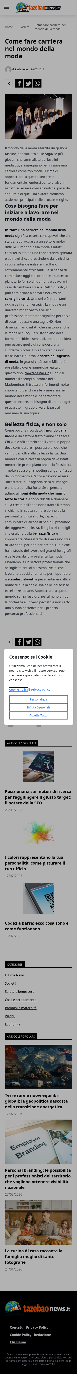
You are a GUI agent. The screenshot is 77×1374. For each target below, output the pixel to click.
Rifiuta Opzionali (38, 707)
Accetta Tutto (38, 715)
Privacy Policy (40, 689)
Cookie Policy (18, 689)
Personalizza (38, 699)
